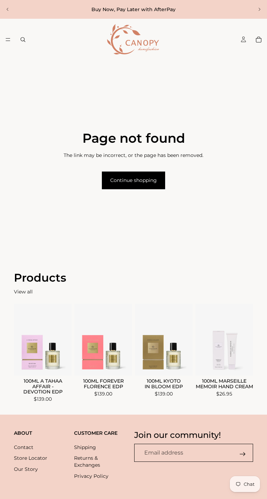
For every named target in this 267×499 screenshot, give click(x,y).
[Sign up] (242, 454)
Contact (23, 447)
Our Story (26, 469)
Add (66, 365)
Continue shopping (133, 180)
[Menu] (8, 40)
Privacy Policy (91, 476)
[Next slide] (259, 9)
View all (23, 292)
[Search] (23, 39)
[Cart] (258, 39)
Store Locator (30, 458)
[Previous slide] (7, 9)
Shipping (85, 447)
